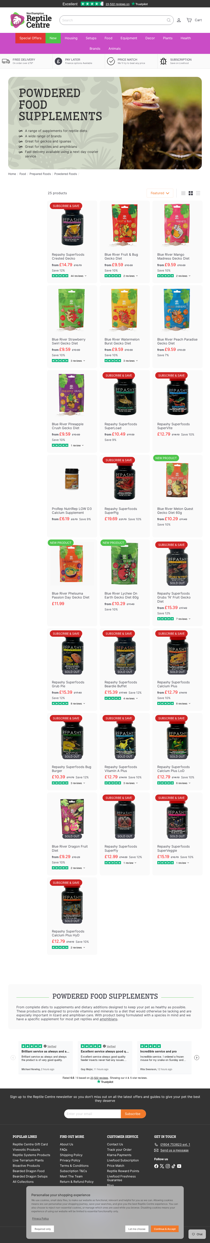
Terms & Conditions (74, 1166)
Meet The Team (71, 1176)
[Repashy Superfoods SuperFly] (124, 831)
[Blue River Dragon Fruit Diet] (72, 833)
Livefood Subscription (123, 1160)
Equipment (129, 38)
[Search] (169, 20)
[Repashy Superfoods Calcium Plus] (177, 669)
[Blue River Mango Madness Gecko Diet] (177, 242)
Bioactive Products (26, 1166)
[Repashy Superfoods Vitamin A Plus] (124, 751)
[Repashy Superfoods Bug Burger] (72, 751)
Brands (95, 48)
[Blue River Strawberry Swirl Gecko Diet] (72, 326)
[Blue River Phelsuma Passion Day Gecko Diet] (72, 578)
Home (12, 174)
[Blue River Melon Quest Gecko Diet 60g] (177, 496)
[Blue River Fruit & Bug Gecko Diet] (124, 242)
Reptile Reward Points (123, 1171)
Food (108, 38)
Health (186, 38)
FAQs (63, 1150)
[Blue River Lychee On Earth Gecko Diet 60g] (124, 580)
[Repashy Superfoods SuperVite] (177, 409)
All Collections (23, 1182)
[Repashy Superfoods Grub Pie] (72, 669)
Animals (114, 48)
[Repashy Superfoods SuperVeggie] (177, 831)
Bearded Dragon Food (29, 1171)
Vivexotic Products (26, 1150)
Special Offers (30, 38)
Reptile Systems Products (31, 1155)
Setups (91, 38)
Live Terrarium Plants (28, 1160)
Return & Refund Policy (77, 1182)
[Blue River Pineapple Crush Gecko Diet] (72, 411)
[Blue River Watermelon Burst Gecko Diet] (124, 326)
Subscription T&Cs (73, 1171)
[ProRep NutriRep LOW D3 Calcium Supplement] (72, 493)
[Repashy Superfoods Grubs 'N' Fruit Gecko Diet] (177, 582)
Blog (110, 1185)
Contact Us (115, 1144)
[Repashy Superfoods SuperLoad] (124, 411)
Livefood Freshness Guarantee (121, 1178)
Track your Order (119, 1150)
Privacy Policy (70, 1160)
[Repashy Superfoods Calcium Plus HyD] (72, 916)
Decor (150, 38)
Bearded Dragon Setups (30, 1176)
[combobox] (116, 20)
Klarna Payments (119, 1155)
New (53, 38)
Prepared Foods (40, 174)
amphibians (108, 1019)
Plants (167, 38)
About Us (66, 1144)
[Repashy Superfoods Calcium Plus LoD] (177, 751)
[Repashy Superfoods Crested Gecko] (72, 242)
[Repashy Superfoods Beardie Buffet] (124, 667)
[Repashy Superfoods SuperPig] (124, 493)
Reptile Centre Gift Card (30, 1144)
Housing (71, 38)
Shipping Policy (71, 1155)
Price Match (115, 1166)
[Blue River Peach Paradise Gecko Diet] (177, 326)
